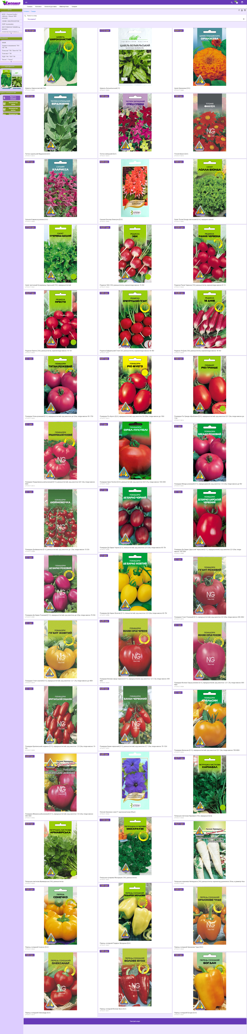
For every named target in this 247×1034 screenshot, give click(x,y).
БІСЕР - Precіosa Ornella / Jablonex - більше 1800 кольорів (9, 16)
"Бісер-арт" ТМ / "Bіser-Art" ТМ (11, 50)
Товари (33, 11)
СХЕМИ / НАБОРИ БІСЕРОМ (10, 21)
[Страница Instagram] (245, 10)
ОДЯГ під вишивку (8, 24)
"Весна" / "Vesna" (7, 59)
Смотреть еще (135, 1021)
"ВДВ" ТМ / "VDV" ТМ (8, 56)
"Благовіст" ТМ (6, 53)
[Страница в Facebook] (239, 10)
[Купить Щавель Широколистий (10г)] (6, 78)
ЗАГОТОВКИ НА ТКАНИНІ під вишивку (11, 28)
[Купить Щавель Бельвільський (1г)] (17, 78)
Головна (26, 11)
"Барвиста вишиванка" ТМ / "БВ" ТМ (11, 46)
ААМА (4, 42)
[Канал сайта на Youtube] (242, 10)
